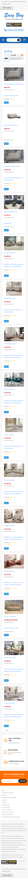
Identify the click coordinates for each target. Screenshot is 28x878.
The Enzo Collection (9, 434)
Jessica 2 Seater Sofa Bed (10, 125)
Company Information (7, 793)
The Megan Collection (9, 525)
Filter (17, 55)
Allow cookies (7, 8)
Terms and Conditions (7, 814)
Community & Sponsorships (9, 797)
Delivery (4, 795)
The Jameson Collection (10, 657)
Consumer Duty (6, 807)
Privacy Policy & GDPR (7, 812)
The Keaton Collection (9, 703)
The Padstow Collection (10, 298)
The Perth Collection (9, 389)
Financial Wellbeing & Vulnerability (11, 817)
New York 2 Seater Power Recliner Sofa (14, 84)
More (7, 102)
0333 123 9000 (15, 30)
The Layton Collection (9, 571)
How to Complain (6, 809)
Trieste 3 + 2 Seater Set (10, 616)
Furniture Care (5, 805)
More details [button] (7, 61)
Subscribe (22, 781)
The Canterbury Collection (10, 344)
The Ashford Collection (9, 253)
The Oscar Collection (9, 480)
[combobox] (13, 40)
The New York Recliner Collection (12, 166)
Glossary (4, 800)
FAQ (3, 790)
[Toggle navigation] (3, 40)
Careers (4, 802)
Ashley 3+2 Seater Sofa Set (11, 212)
